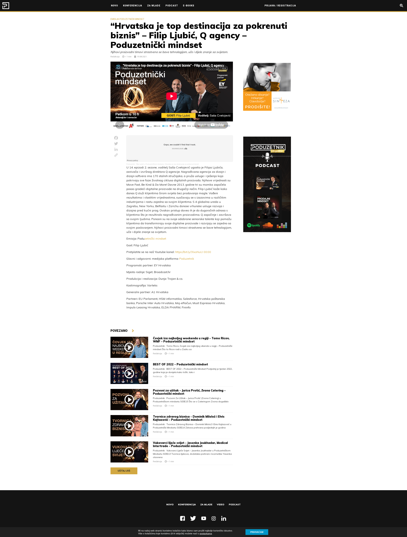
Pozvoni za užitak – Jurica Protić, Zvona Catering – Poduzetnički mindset (189, 392)
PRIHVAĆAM (256, 532)
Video (220, 504)
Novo (170, 504)
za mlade (206, 504)
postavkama (206, 533)
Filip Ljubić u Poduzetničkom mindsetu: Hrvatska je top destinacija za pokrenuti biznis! (167, 164)
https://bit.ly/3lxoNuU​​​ (189, 252)
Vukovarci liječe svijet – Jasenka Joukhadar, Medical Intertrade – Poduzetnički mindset (190, 444)
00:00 (207, 252)
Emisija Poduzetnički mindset (127, 19)
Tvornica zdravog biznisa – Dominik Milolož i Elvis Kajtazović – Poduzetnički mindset (188, 418)
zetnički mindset (155, 238)
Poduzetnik (130, 164)
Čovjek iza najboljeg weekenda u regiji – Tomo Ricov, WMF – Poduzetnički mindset (191, 339)
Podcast (235, 504)
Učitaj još (124, 470)
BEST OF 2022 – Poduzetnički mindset (180, 364)
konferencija (187, 504)
